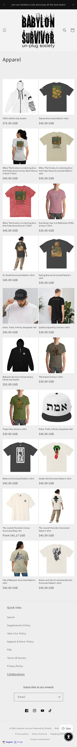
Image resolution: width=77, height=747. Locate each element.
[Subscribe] (59, 697)
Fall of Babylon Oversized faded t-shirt (19, 581)
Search (11, 617)
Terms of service (39, 734)
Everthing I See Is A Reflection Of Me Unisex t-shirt (56, 224)
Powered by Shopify (42, 728)
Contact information (40, 739)
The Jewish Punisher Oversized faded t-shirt (54, 529)
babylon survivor (25, 728)
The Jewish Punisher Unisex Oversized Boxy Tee (16, 529)
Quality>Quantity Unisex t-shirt (54, 327)
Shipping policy (57, 734)
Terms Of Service (16, 658)
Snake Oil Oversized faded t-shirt (55, 478)
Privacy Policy (15, 666)
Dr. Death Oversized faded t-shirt (19, 275)
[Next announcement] (73, 5)
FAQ (9, 649)
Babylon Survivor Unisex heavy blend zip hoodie (18, 378)
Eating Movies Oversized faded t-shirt (55, 276)
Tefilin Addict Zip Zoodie (15, 118)
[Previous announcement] (4, 5)
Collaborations (16, 674)
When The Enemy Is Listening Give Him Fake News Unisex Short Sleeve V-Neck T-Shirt (20, 170)
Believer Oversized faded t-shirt (18, 478)
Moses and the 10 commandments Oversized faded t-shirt (55, 581)
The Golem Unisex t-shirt (51, 376)
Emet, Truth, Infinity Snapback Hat (20, 327)
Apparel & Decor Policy (20, 641)
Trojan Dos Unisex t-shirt (15, 429)
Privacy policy (21, 734)
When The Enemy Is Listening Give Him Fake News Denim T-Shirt (19, 224)
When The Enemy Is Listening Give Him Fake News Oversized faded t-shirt (56, 170)
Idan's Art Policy (16, 633)
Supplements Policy (18, 625)
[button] (4, 30)
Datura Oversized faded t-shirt (54, 118)
